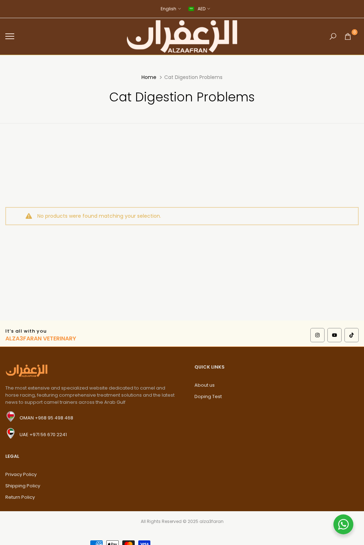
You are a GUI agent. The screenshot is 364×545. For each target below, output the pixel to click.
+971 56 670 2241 (48, 434)
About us (204, 385)
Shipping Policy (22, 485)
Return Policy (20, 497)
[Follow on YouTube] (334, 335)
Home (148, 77)
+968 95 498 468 (54, 417)
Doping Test (208, 396)
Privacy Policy (21, 474)
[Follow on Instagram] (317, 335)
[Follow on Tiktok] (351, 335)
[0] (348, 36)
